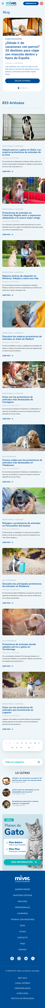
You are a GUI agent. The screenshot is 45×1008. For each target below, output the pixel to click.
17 (39, 743)
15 (30, 743)
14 (26, 743)
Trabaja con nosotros (22, 919)
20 (21, 747)
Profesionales (22, 907)
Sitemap (23, 949)
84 (29, 747)
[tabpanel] (22, 54)
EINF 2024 (22, 978)
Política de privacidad (22, 998)
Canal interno (22, 983)
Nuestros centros (22, 895)
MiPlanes (22, 901)
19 (16, 747)
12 (17, 743)
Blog (22, 925)
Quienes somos (22, 889)
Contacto (22, 937)
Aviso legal (22, 993)
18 (12, 747)
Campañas (22, 913)
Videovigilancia (23, 988)
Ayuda (22, 931)
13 (21, 743)
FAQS (22, 943)
